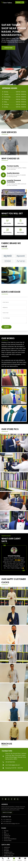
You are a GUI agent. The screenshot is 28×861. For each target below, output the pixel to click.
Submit (6, 327)
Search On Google (7, 812)
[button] (8, 48)
